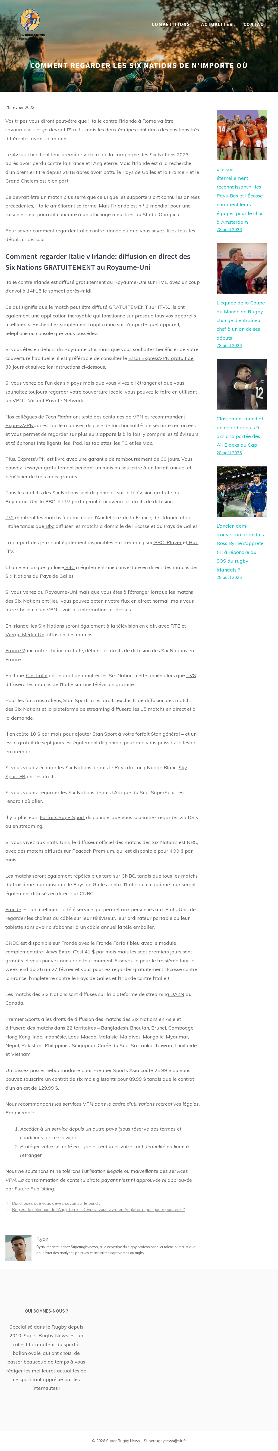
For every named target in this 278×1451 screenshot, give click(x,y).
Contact (255, 24)
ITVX (163, 307)
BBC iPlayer (167, 542)
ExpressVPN (19, 425)
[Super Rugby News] (29, 24)
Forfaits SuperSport (62, 817)
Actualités (217, 24)
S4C (69, 567)
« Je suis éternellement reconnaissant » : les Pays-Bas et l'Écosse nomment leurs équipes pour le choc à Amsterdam (240, 195)
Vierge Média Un (24, 634)
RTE (175, 626)
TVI (9, 517)
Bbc (49, 526)
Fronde (13, 909)
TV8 (191, 675)
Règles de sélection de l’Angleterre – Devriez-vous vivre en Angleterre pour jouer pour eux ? (98, 1209)
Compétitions (171, 24)
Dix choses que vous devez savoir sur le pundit (56, 1203)
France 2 (15, 650)
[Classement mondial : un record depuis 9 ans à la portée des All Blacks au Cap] (242, 405)
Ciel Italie (37, 675)
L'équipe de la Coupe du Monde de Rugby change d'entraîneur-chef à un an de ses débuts (241, 320)
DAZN (176, 994)
